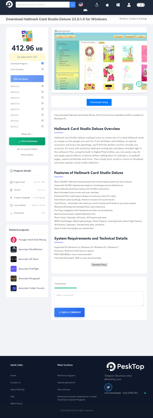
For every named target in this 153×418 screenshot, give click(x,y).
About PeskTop (17, 389)
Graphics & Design (138, 18)
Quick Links (16, 365)
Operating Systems (66, 382)
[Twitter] (108, 387)
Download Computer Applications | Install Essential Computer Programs (77, 398)
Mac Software (64, 389)
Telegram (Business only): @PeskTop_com (118, 377)
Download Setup (99, 102)
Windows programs (66, 375)
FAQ (12, 396)
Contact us (15, 382)
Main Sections (65, 365)
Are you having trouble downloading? (27, 152)
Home (13, 375)
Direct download (29, 141)
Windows (124, 18)
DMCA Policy (16, 403)
